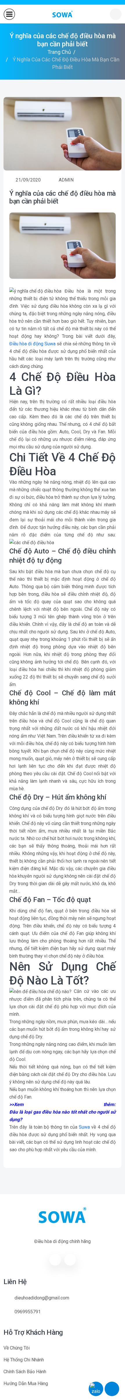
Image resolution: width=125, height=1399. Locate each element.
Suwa (84, 1127)
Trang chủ (59, 52)
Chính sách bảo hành (24, 1371)
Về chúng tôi (16, 1348)
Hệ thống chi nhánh (23, 1360)
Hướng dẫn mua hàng (25, 1383)
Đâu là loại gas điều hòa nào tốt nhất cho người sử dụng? (62, 1115)
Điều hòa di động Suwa (32, 343)
